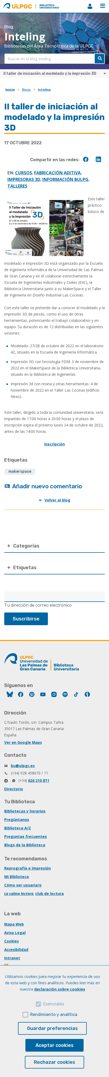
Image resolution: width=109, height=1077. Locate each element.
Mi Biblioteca (16, 876)
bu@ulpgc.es (23, 765)
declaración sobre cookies (59, 989)
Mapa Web (14, 924)
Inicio (10, 89)
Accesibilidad (16, 949)
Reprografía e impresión (27, 868)
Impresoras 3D (23, 179)
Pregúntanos (16, 819)
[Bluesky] (10, 695)
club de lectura (49, 893)
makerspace (19, 471)
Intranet (12, 957)
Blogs (26, 89)
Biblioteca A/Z (17, 827)
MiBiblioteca (90, 6)
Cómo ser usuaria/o (23, 885)
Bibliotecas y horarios (25, 811)
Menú (102, 6)
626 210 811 (38, 780)
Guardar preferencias (52, 1028)
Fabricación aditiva (57, 173)
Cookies (11, 941)
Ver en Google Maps (23, 742)
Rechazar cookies (54, 1062)
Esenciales (53, 1003)
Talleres (17, 186)
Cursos (23, 173)
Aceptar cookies (54, 1045)
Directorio (13, 788)
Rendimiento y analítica (53, 1014)
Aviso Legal (15, 932)
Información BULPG (65, 179)
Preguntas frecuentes (25, 836)
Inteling (44, 89)
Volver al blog (57, 500)
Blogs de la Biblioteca (24, 844)
